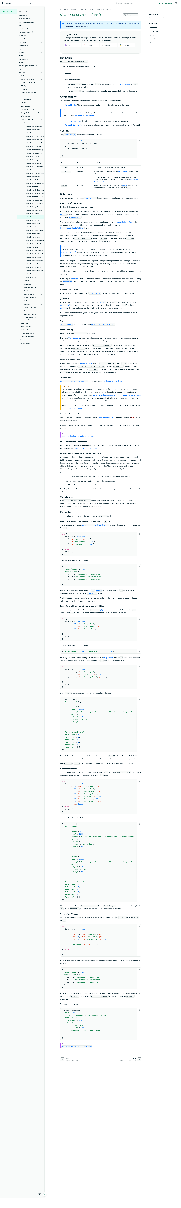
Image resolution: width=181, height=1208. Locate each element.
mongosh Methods (96, 9)
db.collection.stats (32, 247)
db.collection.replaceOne (34, 244)
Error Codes (25, 96)
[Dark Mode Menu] (176, 3)
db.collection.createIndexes (35, 143)
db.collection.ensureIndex (34, 170)
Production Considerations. (72, 408)
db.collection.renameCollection (35, 240)
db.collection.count (32, 133)
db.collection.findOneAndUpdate (35, 197)
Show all (66, 50)
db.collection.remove (33, 237)
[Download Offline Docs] (39, 1194)
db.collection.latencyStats (34, 227)
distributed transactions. (112, 381)
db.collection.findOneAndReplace (35, 193)
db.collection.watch (32, 277)
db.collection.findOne (33, 186)
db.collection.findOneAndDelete (35, 190)
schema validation (85, 363)
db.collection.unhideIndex (34, 260)
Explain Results (26, 99)
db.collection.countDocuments (35, 136)
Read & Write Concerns (28, 92)
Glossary (24, 102)
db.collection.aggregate (34, 126)
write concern (125, 84)
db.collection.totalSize (33, 257)
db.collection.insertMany (34, 217)
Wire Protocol (25, 116)
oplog (87, 503)
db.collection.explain (33, 176)
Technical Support (24, 343)
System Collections (27, 333)
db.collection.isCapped (33, 223)
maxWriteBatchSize (124, 222)
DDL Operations (26, 86)
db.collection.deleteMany (34, 150)
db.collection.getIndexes (34, 200)
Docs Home (64, 9)
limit (123, 232)
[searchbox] (135, 3)
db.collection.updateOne (34, 270)
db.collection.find (32, 180)
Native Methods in (30, 314)
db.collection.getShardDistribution (35, 203)
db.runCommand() (68, 252)
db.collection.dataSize (33, 146)
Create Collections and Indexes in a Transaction (80, 436)
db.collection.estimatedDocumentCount (35, 173)
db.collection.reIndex (33, 233)
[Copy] (139, 140)
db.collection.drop (32, 160)
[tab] (22, 2)
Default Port (25, 89)
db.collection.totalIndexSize (35, 254)
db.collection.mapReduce (34, 230)
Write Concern (74, 338)
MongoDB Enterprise (72, 121)
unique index (108, 658)
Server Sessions (26, 326)
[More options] (136, 14)
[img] (150, 18)
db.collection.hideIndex (34, 210)
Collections (108, 9)
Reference (84, 9)
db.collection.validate (33, 274)
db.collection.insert (32, 213)
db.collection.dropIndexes (34, 166)
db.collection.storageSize (34, 250)
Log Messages (25, 106)
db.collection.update (33, 264)
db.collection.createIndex (34, 139)
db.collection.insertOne (34, 220)
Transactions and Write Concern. (86, 448)
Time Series (22, 35)
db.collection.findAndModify (35, 183)
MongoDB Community (73, 125)
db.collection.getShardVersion (35, 207)
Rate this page (153, 14)
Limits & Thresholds (27, 109)
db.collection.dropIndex (34, 163)
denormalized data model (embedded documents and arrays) (117, 395)
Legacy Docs (74, 9)
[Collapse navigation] (44, 1194)
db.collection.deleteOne (34, 153)
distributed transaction (106, 418)
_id (90, 302)
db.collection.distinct (33, 156)
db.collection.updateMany (35, 267)
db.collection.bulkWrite (33, 129)
